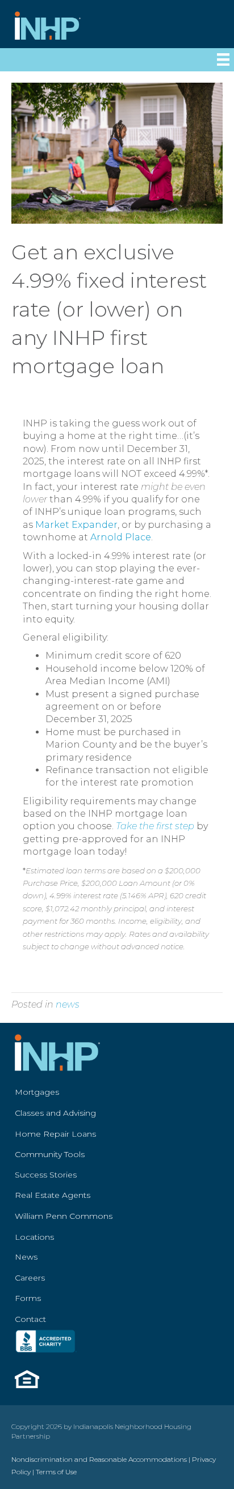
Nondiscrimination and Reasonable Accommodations (99, 1459)
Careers (30, 1278)
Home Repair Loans (55, 1134)
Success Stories (46, 1175)
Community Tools (50, 1154)
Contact (30, 1319)
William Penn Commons (63, 1216)
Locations (34, 1237)
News (26, 1257)
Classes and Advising (55, 1113)
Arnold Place (120, 537)
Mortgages (37, 1092)
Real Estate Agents (52, 1195)
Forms (28, 1298)
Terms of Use (56, 1471)
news (68, 1004)
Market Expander (76, 524)
